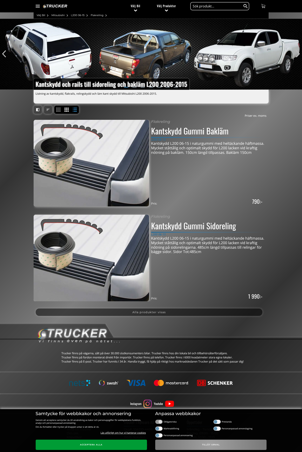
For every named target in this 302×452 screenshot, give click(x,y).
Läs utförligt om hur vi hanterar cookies (123, 432)
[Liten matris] (58, 110)
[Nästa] (296, 54)
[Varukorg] (264, 6)
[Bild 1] (126, 87)
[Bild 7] (176, 87)
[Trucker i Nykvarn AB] (55, 6)
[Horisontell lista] (75, 110)
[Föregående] (6, 54)
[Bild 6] (168, 87)
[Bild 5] (159, 87)
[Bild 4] (151, 87)
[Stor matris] (66, 110)
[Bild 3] (143, 87)
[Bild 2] (134, 87)
